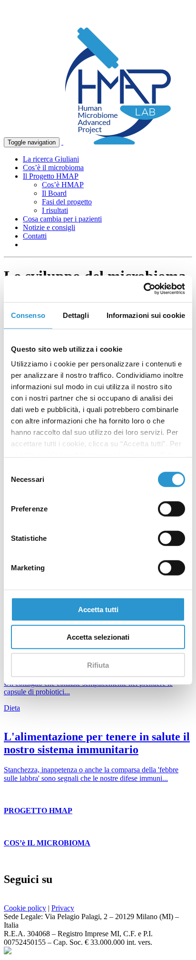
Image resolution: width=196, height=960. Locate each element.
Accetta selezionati (98, 637)
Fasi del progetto (67, 202)
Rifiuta (98, 665)
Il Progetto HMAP (50, 176)
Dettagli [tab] (76, 315)
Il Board (54, 193)
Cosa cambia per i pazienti (62, 219)
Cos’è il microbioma (53, 167)
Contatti (35, 236)
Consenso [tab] (28, 315)
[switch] (171, 508)
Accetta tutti (98, 609)
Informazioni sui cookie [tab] (146, 315)
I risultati (55, 210)
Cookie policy (25, 908)
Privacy (62, 908)
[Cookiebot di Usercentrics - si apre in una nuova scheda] (143, 289)
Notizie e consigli (49, 227)
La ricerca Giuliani (51, 159)
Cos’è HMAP (63, 185)
